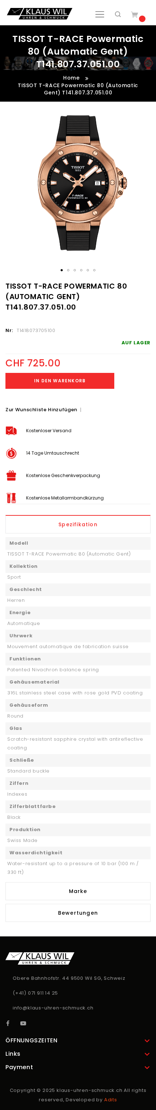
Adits (110, 1099)
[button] (61, 270)
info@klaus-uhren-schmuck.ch (53, 1007)
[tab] (78, 524)
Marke (78, 891)
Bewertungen (78, 913)
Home (71, 77)
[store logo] (40, 14)
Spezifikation (78, 524)
